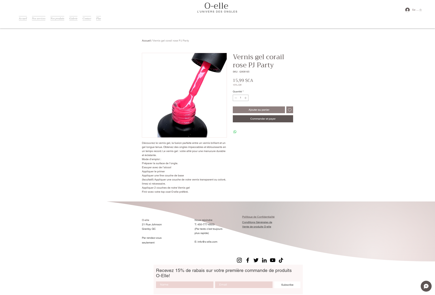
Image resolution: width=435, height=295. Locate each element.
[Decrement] (235, 98)
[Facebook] (247, 260)
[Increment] (246, 98)
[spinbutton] (241, 98)
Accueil (146, 40)
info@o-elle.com (207, 241)
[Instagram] (239, 260)
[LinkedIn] (264, 260)
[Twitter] (256, 260)
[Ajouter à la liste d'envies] (289, 109)
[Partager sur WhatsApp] (235, 132)
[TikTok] (281, 260)
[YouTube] (272, 260)
